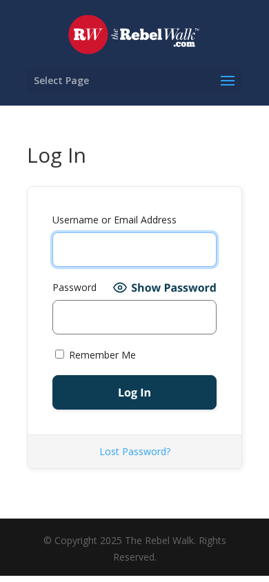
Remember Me (101, 354)
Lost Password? (134, 451)
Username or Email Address (114, 219)
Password (74, 287)
